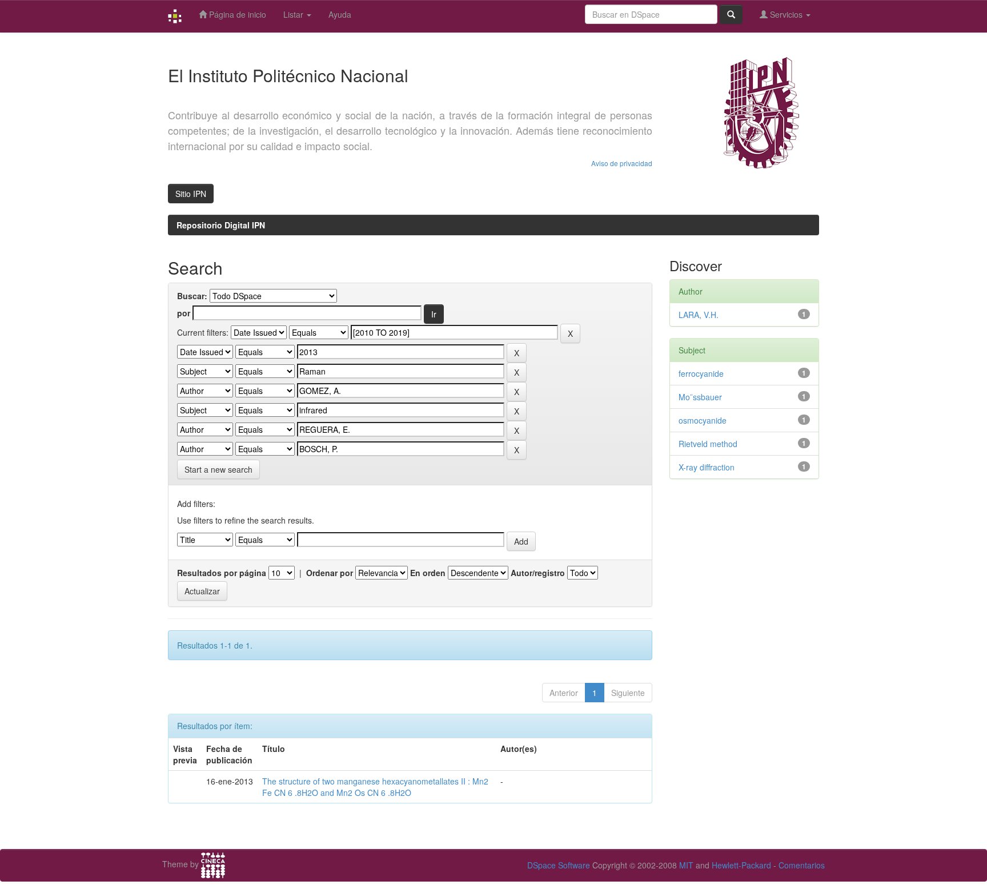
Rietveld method (708, 443)
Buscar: (192, 295)
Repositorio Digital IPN (220, 225)
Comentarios (802, 865)
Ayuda (339, 14)
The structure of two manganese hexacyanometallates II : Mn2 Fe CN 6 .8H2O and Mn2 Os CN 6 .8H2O (375, 786)
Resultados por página (221, 572)
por (183, 313)
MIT (686, 865)
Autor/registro (538, 572)
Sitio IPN (190, 193)
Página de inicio (236, 14)
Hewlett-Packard (741, 865)
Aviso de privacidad (621, 163)
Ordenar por (329, 572)
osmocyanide (703, 420)
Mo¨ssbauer (700, 397)
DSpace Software (558, 865)
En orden (428, 572)
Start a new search (218, 469)
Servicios (786, 14)
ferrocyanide (701, 373)
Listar (294, 14)
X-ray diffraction (707, 467)
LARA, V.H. (699, 314)
